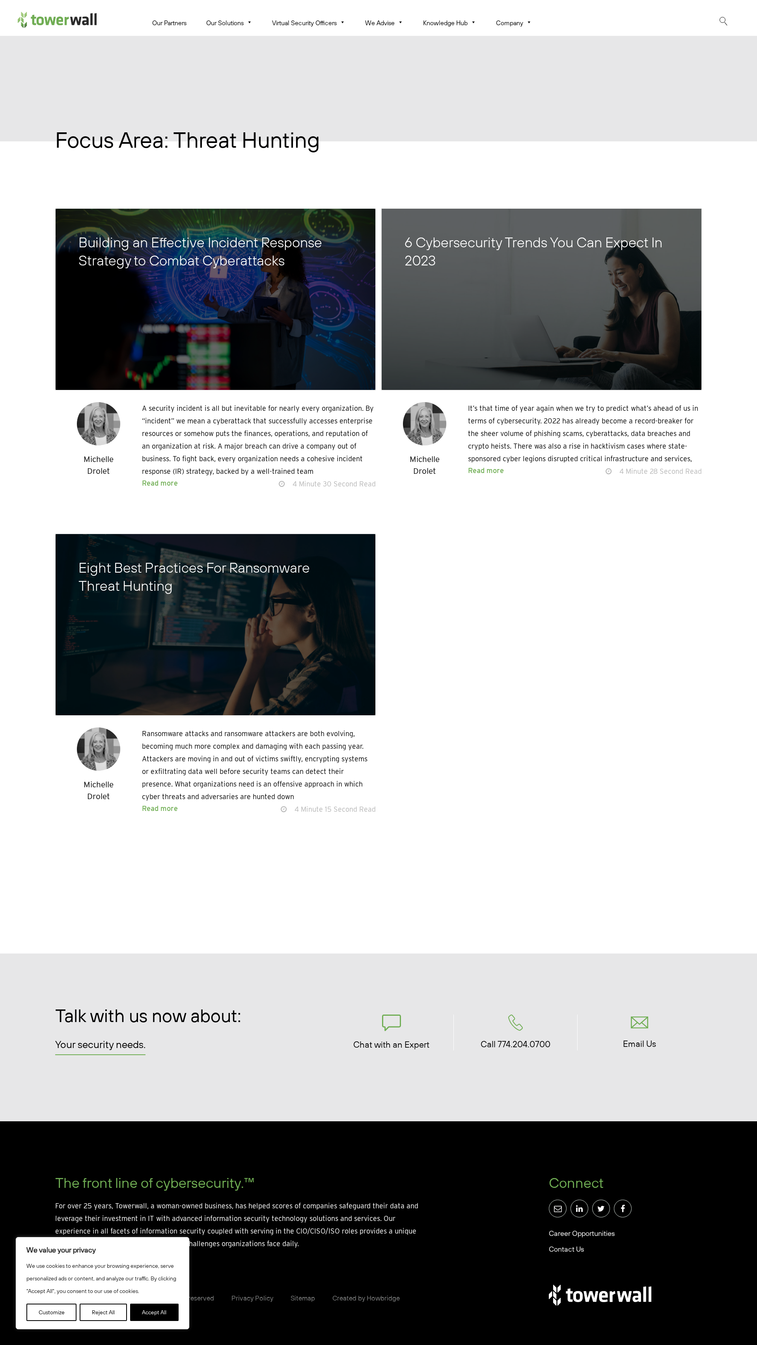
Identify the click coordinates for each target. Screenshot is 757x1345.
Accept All (154, 1312)
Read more (160, 483)
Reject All (103, 1312)
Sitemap (303, 1298)
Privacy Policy (252, 1298)
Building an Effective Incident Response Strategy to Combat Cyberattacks (200, 251)
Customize (52, 1312)
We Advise (380, 23)
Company (509, 23)
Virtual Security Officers (304, 23)
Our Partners (169, 23)
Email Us (639, 1043)
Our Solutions (225, 23)
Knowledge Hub (445, 23)
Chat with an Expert (391, 1044)
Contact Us (566, 1249)
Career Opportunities (582, 1233)
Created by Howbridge (366, 1298)
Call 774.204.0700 (515, 1044)
